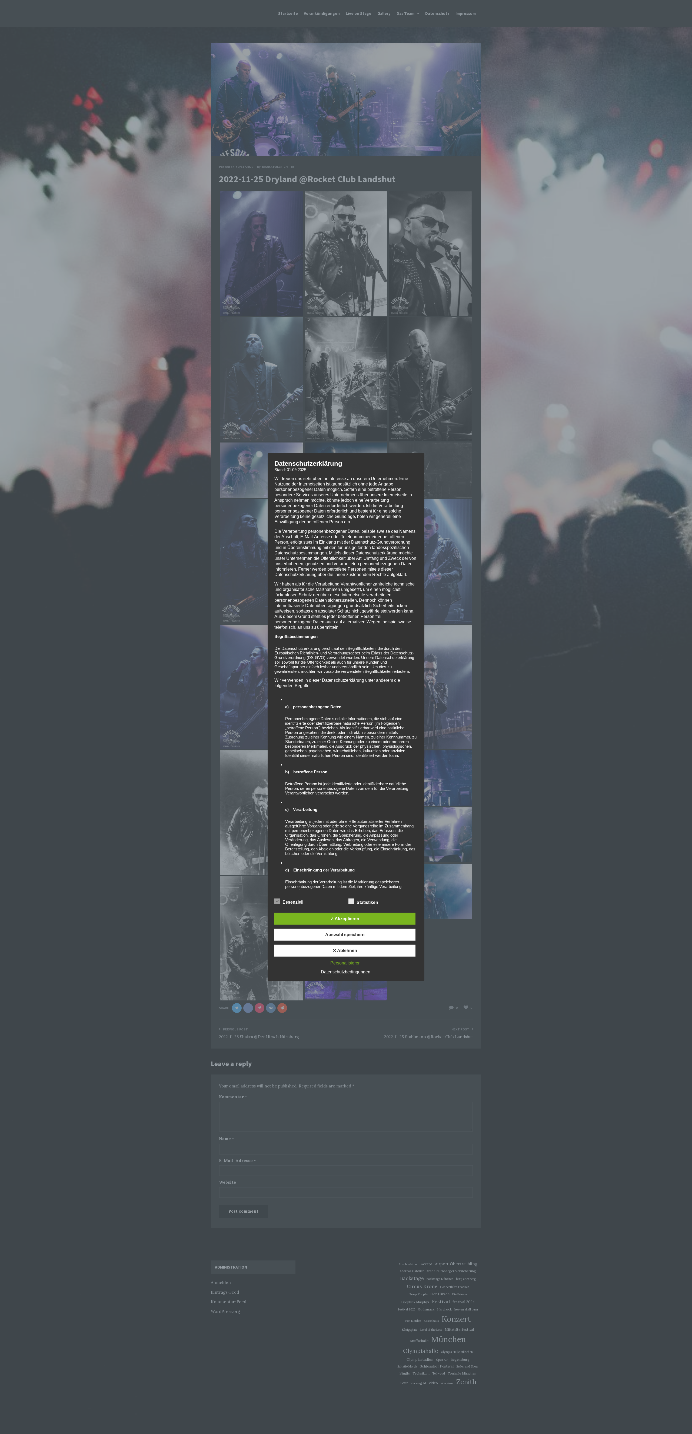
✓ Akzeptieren (344, 918)
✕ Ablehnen (345, 950)
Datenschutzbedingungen (345, 972)
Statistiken (368, 902)
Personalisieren (345, 963)
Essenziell (293, 902)
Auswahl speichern (345, 934)
